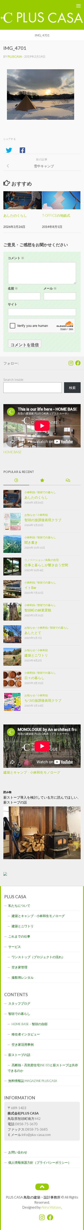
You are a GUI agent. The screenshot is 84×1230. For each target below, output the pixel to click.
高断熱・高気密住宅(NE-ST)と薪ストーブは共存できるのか (43, 1068)
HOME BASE (12, 452)
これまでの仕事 (19, 936)
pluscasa (15, 56)
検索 (72, 388)
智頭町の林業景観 (37, 610)
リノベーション (33, 560)
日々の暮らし (34, 678)
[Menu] (78, 5)
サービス (14, 947)
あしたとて (32, 633)
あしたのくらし (15, 215)
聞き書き (31, 542)
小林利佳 (29, 492)
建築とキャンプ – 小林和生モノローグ (31, 772)
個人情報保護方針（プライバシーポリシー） (39, 1162)
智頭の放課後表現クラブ (42, 520)
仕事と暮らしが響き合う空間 (46, 565)
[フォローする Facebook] (78, 363)
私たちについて (19, 905)
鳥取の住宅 (52, 560)
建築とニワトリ (36, 655)
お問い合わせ (17, 1152)
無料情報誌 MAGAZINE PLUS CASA (32, 1081)
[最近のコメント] (68, 480)
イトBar (30, 588)
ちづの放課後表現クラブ (42, 700)
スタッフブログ (19, 1003)
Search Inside (13, 380)
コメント (16, 258)
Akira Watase (51, 1207)
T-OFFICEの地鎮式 (56, 215)
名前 (13, 288)
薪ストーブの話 (19, 1055)
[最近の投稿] (16, 480)
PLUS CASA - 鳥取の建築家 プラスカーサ (33, 5)
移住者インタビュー (26, 1034)
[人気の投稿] (42, 480)
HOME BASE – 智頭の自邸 (29, 1024)
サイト (12, 304)
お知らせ (29, 514)
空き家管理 (19, 967)
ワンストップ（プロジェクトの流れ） (38, 957)
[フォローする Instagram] (70, 363)
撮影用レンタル (23, 977)
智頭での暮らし (46, 492)
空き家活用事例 (23, 1044)
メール (50, 288)
